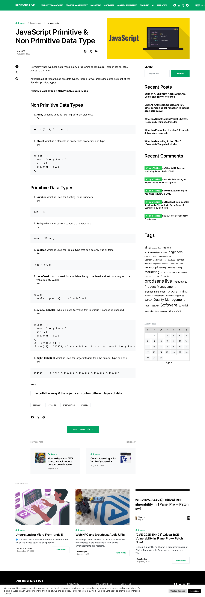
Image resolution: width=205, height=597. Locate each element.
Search (149, 66)
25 (167, 352)
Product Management (160, 287)
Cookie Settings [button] (177, 591)
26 (173, 352)
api (149, 248)
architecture (156, 248)
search (180, 73)
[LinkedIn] (179, 5)
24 (161, 352)
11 (167, 341)
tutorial (183, 305)
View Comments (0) (81, 429)
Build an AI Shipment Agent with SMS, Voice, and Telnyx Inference (165, 95)
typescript (149, 311)
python (148, 299)
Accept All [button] (194, 591)
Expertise (157, 264)
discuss (148, 263)
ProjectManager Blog (175, 296)
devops (180, 259)
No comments (53, 23)
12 (173, 341)
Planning (148, 276)
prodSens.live (25, 5)
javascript (52, 405)
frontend (165, 264)
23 (154, 352)
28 (186, 352)
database (171, 260)
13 (180, 341)
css (164, 260)
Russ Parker (142, 559)
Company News (164, 256)
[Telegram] (187, 5)
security (155, 306)
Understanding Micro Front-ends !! (39, 534)
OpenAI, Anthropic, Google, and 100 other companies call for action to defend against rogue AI (167, 107)
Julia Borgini (82, 551)
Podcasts (165, 276)
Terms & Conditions (102, 584)
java (181, 264)
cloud (154, 256)
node (163, 272)
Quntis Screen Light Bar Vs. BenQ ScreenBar (103, 460)
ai (146, 247)
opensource (173, 272)
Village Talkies (153, 168)
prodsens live (158, 281)
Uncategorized (161, 311)
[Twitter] (183, 5)
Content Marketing (153, 260)
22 (148, 352)
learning (162, 268)
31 (161, 358)
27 (180, 352)
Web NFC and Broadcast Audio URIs (100, 534)
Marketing (152, 272)
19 (173, 346)
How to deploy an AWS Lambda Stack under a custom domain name (60, 461)
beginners (37, 405)
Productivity (180, 281)
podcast (156, 276)
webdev (84, 405)
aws (165, 252)
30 (154, 358)
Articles (167, 247)
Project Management (154, 295)
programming (69, 405)
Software (20, 23)
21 (186, 346)
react (147, 305)
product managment (155, 291)
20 (180, 346)
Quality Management (169, 300)
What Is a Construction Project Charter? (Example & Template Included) (166, 121)
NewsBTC (21, 51)
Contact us (126, 584)
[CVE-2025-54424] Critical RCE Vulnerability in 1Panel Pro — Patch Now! (159, 538)
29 (148, 358)
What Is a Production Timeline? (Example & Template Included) (167, 132)
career (148, 256)
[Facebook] (174, 5)
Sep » (168, 362)
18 (167, 346)
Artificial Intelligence (153, 252)
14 (186, 341)
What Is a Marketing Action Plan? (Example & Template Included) (163, 143)
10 (161, 341)
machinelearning (175, 268)
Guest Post (174, 264)
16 (154, 346)
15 (148, 346)
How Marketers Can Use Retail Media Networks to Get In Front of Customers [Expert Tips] (167, 205)
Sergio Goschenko (24, 548)
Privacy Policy (72, 584)
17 (161, 346)
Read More (61, 550)
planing (184, 272)
